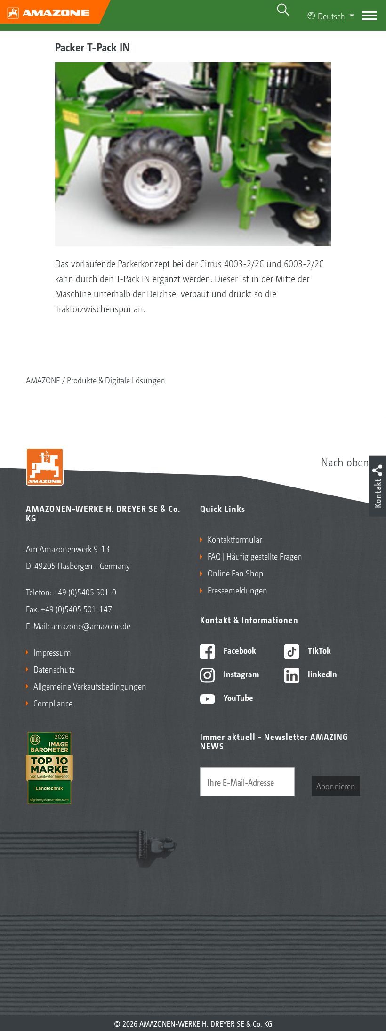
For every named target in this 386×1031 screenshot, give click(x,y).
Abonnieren (335, 785)
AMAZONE (43, 379)
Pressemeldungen (237, 589)
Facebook (239, 650)
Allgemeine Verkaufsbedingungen (89, 686)
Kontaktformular (235, 539)
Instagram (240, 673)
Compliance (52, 702)
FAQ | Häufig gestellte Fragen (255, 556)
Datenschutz (54, 669)
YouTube (237, 697)
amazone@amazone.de (90, 625)
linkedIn (321, 673)
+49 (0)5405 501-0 (85, 591)
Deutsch (331, 15)
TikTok (318, 650)
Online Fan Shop (235, 572)
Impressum (52, 652)
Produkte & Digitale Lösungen (116, 379)
